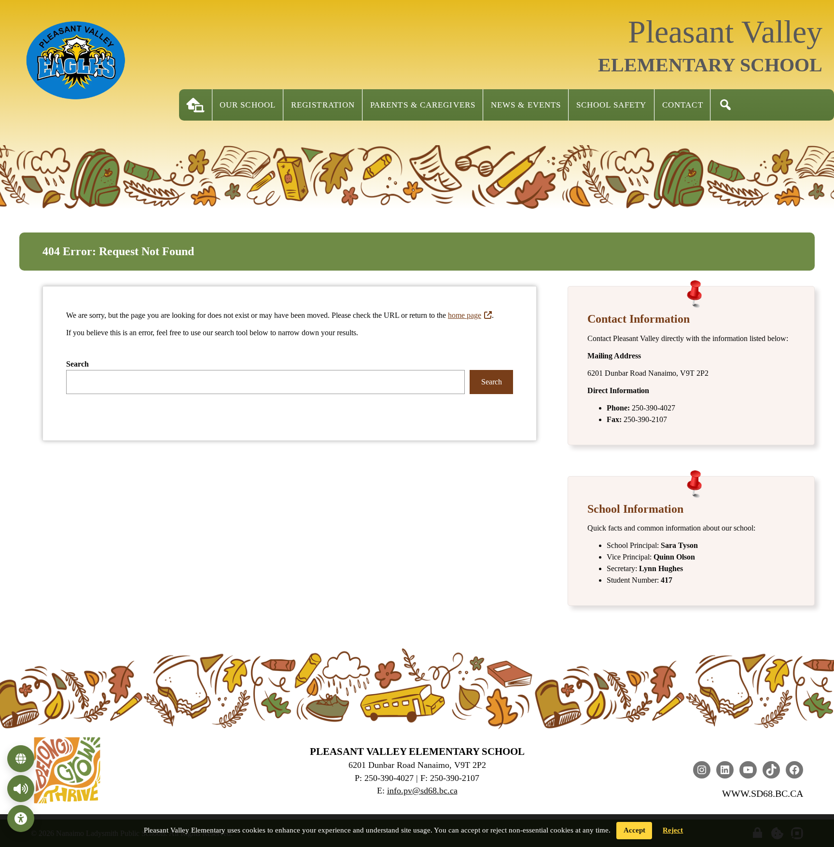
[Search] (725, 105)
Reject (673, 830)
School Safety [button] (611, 104)
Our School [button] (248, 104)
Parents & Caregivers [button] (422, 104)
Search (77, 364)
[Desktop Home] (195, 105)
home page (464, 315)
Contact (682, 104)
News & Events (526, 104)
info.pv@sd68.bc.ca (422, 790)
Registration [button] (323, 104)
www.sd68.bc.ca (762, 793)
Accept (634, 830)
